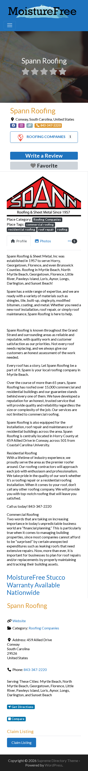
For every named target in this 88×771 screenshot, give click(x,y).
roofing (62, 229)
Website (19, 621)
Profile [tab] (21, 241)
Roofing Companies (46, 136)
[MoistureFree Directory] (42, 10)
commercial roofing (40, 224)
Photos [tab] (45, 241)
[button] (12, 196)
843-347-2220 (35, 669)
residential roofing (21, 229)
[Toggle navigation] (10, 25)
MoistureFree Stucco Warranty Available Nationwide (36, 584)
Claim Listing (22, 742)
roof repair (46, 229)
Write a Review (44, 155)
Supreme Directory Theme (58, 760)
